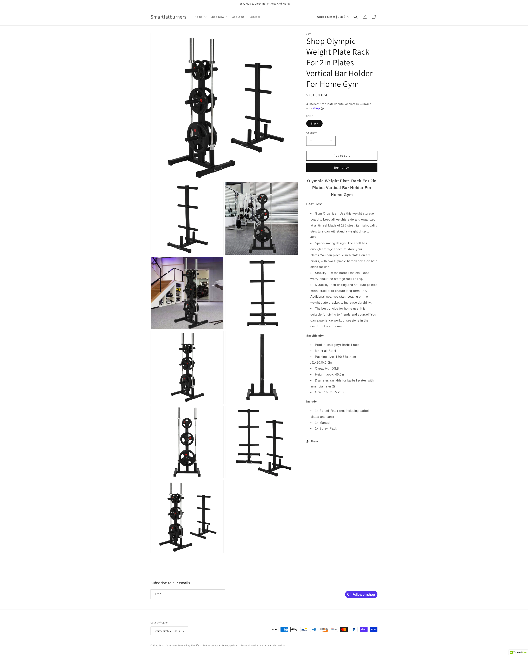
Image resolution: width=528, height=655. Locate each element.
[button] (200, 16)
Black (314, 123)
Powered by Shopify (188, 645)
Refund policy (210, 645)
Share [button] (314, 441)
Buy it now (342, 167)
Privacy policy (229, 645)
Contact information (273, 645)
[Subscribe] (220, 594)
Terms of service (249, 645)
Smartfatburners (168, 645)
